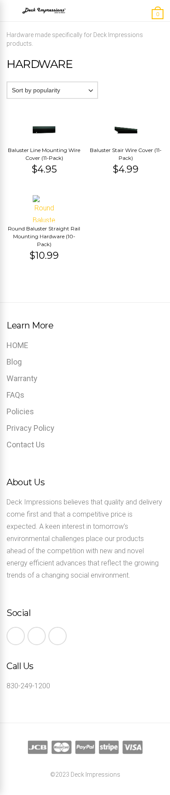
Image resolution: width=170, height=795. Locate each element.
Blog (14, 361)
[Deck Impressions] (44, 12)
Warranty (22, 378)
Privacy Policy (30, 428)
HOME (17, 345)
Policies (20, 411)
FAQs (15, 394)
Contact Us (26, 444)
